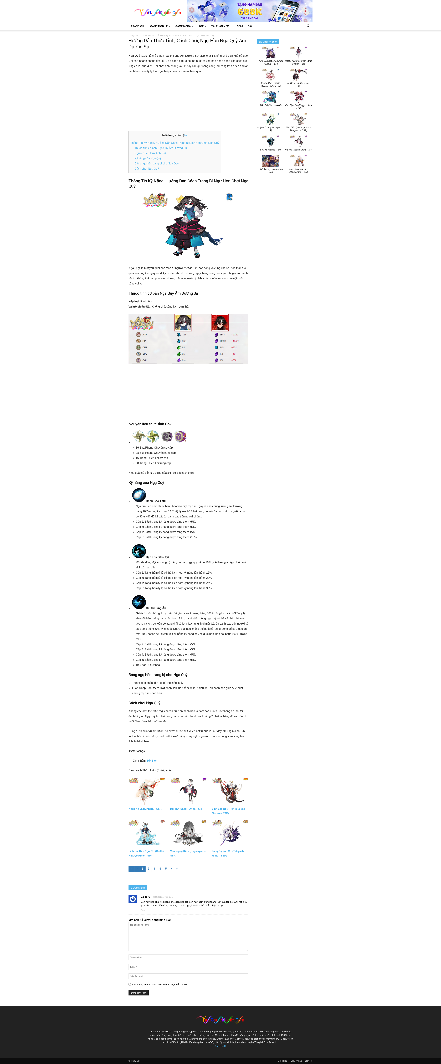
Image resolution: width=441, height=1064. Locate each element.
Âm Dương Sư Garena (168, 35)
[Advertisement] (188, 102)
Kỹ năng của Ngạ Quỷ (148, 158)
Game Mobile (159, 26)
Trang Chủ (138, 26)
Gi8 (217, 1046)
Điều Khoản (296, 1061)
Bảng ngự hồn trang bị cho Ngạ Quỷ (157, 163)
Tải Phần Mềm (220, 26)
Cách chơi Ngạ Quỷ (147, 168)
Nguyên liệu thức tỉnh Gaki (151, 153)
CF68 (240, 26)
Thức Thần (187, 35)
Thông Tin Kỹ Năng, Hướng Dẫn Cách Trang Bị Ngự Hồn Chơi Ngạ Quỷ (174, 142)
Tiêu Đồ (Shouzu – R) (270, 105)
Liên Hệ (308, 1061)
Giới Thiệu (282, 1061)
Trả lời (143, 910)
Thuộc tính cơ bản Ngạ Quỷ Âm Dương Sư (161, 148)
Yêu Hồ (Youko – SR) (270, 149)
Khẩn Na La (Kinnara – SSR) (145, 808)
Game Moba (183, 26)
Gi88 (223, 1046)
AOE (201, 26)
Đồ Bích (152, 760)
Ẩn (185, 135)
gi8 (250, 26)
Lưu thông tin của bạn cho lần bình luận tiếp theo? (159, 984)
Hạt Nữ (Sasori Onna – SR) (186, 808)
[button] (308, 26)
